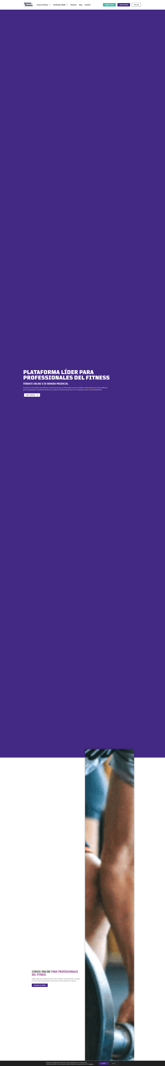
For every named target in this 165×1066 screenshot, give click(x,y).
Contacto (87, 5)
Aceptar (103, 1063)
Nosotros (74, 5)
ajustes (91, 1064)
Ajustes (114, 1063)
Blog (80, 5)
